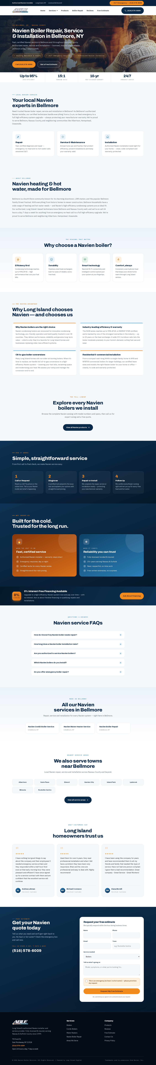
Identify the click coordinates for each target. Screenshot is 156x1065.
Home (42, 10)
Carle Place (44, 782)
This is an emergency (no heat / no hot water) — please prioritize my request (112, 982)
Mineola (23, 790)
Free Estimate (103, 10)
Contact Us (108, 1037)
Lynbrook (133, 782)
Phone (114, 930)
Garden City (89, 782)
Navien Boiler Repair (74, 1037)
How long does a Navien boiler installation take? (77, 644)
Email (85, 941)
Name (85, 930)
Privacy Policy (109, 1040)
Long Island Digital (74, 1060)
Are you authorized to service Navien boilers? (77, 653)
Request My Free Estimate (111, 991)
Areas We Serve (72, 1040)
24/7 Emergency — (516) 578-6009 (128, 3)
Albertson (23, 782)
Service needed (89, 952)
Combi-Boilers (72, 1029)
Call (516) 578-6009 (23, 64)
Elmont (67, 782)
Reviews (90, 10)
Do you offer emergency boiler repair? (77, 672)
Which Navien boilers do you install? (77, 663)
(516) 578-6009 (134, 11)
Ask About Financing (132, 596)
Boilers (69, 1025)
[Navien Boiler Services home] (20, 10)
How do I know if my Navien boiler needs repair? (77, 635)
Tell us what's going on (91, 962)
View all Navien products (76, 427)
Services (52, 10)
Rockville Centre (44, 790)
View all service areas (77, 800)
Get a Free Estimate (48, 64)
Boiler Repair (77, 10)
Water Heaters (72, 1033)
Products (65, 10)
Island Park (111, 782)
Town (114, 941)
